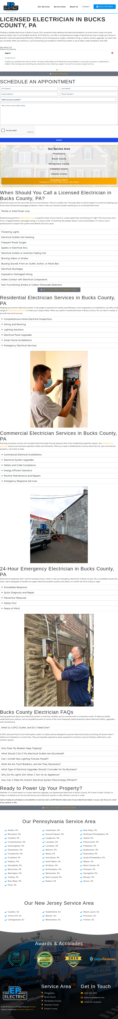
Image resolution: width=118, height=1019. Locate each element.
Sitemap (32, 1007)
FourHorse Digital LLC (25, 1009)
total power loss (27, 218)
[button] (2, 58)
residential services (17, 310)
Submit (59, 140)
